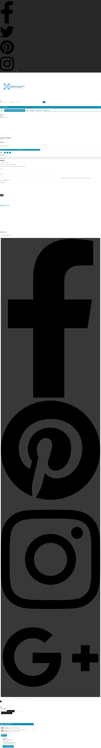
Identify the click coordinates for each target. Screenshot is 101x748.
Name (1, 168)
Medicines (2, 115)
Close (100, 112)
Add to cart (20, 149)
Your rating (2, 180)
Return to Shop (10, 711)
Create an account (8, 746)
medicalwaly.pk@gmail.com (6, 235)
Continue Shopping (6, 713)
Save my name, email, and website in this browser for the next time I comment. (76, 178)
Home (1, 114)
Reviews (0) (3, 157)
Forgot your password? (5, 733)
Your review (2, 182)
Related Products (5, 205)
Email (1, 173)
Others (1, 116)
